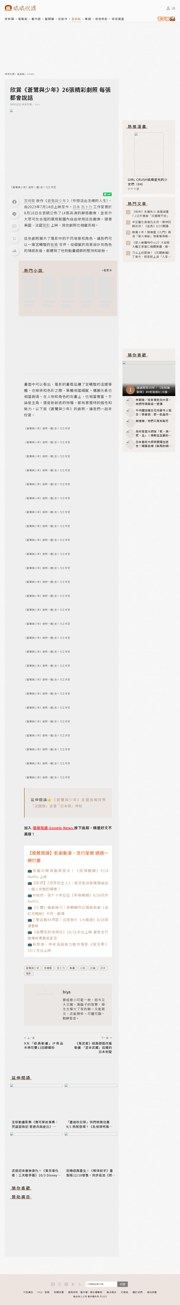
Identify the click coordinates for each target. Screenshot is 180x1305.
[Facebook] (14, 201)
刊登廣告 (28, 1292)
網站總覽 (152, 1292)
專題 (88, 19)
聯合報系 (112, 1292)
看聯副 (23, 19)
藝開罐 (49, 19)
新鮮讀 (9, 19)
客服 (47, 1292)
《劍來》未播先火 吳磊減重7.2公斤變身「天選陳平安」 (150, 214)
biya (37, 104)
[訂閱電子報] (165, 19)
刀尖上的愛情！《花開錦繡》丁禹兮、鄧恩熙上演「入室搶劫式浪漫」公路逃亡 (151, 255)
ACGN (30, 74)
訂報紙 (124, 1292)
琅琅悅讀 (10, 74)
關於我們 (138, 1292)
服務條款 (73, 1292)
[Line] (14, 214)
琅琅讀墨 (118, 19)
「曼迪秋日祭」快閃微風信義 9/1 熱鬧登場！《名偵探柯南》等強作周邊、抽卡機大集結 (89, 1126)
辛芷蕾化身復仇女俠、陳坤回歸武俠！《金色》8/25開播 (151, 224)
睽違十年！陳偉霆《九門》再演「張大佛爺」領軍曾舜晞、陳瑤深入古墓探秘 (151, 234)
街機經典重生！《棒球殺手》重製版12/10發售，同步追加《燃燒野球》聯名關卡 (90, 1175)
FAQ (40, 1292)
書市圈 (36, 19)
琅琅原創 (101, 19)
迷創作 (63, 19)
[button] (14, 226)
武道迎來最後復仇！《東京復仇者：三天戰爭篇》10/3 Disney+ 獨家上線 (35, 1175)
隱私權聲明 (96, 1292)
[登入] (168, 8)
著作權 (84, 1292)
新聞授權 (59, 1292)
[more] (107, 270)
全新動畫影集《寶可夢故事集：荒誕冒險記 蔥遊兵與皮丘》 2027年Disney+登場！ (35, 1126)
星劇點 (76, 19)
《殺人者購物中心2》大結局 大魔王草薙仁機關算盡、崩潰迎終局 (151, 244)
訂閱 (122, 1284)
